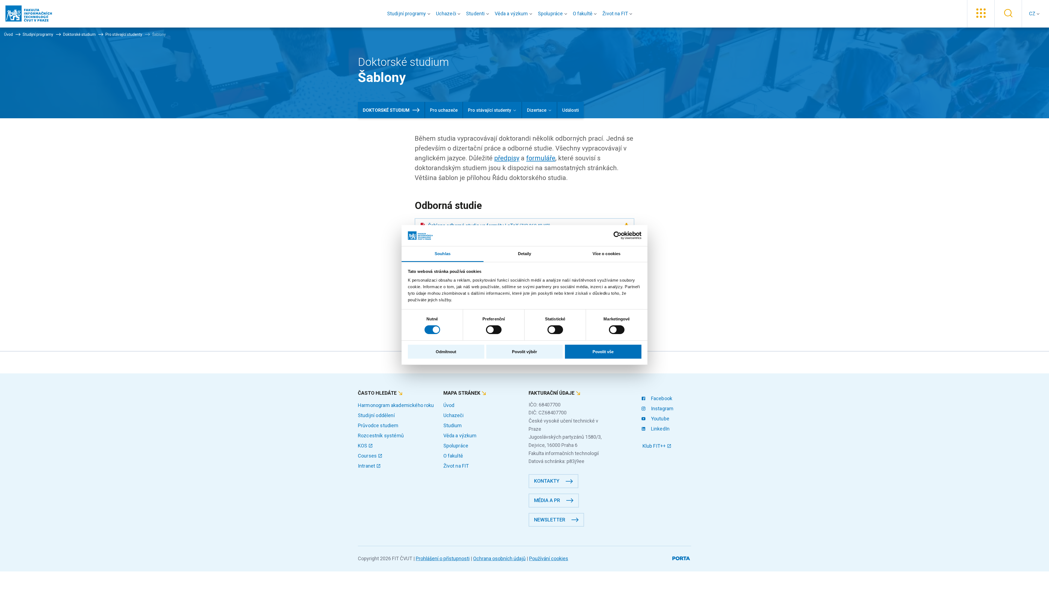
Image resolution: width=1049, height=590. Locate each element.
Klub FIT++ (655, 446)
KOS (363, 446)
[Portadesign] (681, 557)
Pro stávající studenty (489, 110)
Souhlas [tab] (442, 253)
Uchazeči (453, 415)
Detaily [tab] (524, 253)
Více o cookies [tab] (606, 253)
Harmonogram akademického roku (396, 405)
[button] (410, 13)
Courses (368, 456)
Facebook (661, 398)
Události (570, 110)
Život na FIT (456, 466)
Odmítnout (446, 351)
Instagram (662, 408)
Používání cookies (548, 558)
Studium (452, 425)
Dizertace (536, 110)
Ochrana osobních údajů (499, 558)
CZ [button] (1032, 13)
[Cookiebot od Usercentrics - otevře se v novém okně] (617, 235)
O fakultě (453, 456)
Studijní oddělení (376, 415)
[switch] (494, 329)
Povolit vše (603, 351)
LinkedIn (660, 429)
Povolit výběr (524, 351)
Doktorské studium (386, 110)
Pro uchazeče (444, 110)
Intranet (367, 466)
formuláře (540, 158)
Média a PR (547, 500)
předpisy (506, 158)
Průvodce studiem (378, 425)
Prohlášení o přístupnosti (443, 558)
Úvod (449, 405)
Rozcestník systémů (381, 435)
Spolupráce (455, 446)
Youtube (659, 418)
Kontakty (546, 481)
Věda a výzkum (460, 435)
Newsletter (549, 520)
